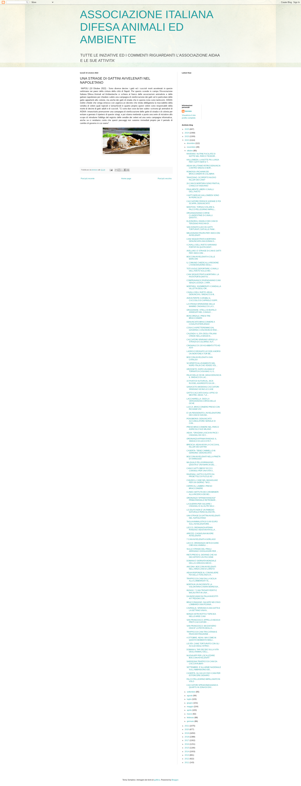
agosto (190, 696)
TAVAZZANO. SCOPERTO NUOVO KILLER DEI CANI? (201, 178)
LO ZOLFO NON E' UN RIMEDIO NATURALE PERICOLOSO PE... (201, 511)
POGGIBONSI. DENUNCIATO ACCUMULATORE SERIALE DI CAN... (201, 421)
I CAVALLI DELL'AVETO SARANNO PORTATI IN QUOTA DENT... (202, 246)
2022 (187, 140)
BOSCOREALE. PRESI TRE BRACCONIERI (198, 317)
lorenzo (188, 111)
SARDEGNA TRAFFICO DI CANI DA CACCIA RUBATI (202, 662)
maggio (190, 706)
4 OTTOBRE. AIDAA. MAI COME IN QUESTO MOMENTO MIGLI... (201, 639)
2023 (187, 136)
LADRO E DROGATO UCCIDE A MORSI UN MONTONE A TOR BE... (203, 352)
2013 (187, 755)
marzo (190, 714)
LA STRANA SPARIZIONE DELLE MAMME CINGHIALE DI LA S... (201, 305)
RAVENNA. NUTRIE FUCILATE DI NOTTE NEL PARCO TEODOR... (201, 155)
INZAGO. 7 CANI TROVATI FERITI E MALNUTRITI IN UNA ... (202, 591)
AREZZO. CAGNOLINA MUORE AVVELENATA (200, 534)
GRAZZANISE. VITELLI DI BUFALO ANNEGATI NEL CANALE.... (201, 311)
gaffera (157, 780)
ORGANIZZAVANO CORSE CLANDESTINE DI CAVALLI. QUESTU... (200, 215)
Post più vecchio (165, 178)
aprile (189, 710)
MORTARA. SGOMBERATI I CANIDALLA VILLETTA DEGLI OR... (204, 287)
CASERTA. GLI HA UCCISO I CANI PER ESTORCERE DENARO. (203, 674)
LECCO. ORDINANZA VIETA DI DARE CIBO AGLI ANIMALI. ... (203, 544)
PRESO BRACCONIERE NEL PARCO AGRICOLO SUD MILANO (203, 428)
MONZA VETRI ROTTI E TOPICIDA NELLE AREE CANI (201, 615)
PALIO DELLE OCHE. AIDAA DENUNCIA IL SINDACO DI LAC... (204, 376)
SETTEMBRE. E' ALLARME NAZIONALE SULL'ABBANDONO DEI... (204, 668)
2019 (187, 733)
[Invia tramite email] (116, 170)
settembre (191, 692)
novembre (191, 147)
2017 (187, 740)
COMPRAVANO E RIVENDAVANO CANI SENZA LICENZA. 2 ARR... (204, 281)
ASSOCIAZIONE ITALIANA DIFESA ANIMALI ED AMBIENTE (146, 27)
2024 (187, 133)
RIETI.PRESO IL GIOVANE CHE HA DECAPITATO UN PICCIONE (202, 556)
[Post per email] (111, 170)
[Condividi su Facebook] (125, 170)
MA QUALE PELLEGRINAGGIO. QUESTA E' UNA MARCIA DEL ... (202, 463)
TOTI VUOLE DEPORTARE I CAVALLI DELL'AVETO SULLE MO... (203, 270)
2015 (187, 748)
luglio (189, 699)
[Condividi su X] (122, 170)
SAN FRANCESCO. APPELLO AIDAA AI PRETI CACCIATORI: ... (203, 621)
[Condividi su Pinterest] (128, 170)
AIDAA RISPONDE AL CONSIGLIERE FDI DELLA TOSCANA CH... (202, 574)
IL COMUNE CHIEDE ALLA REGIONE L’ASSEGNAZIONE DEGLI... (203, 264)
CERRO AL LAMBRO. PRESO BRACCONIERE (199, 487)
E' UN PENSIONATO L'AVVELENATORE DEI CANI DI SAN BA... (204, 414)
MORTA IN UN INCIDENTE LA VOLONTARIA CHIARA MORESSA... (203, 585)
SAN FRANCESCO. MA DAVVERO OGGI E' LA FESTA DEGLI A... (201, 627)
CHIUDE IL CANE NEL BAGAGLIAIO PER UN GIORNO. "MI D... (202, 481)
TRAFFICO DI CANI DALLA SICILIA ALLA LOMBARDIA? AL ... (201, 580)
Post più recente (88, 178)
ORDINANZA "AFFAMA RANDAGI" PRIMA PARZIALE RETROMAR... (202, 499)
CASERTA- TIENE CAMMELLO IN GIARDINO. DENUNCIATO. (201, 452)
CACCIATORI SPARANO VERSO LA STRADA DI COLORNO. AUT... (202, 340)
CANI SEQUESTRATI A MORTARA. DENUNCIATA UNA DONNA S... (201, 240)
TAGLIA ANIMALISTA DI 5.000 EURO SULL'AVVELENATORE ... (202, 523)
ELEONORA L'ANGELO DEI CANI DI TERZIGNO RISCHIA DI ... (202, 222)
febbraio (190, 717)
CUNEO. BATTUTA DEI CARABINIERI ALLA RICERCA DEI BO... (203, 493)
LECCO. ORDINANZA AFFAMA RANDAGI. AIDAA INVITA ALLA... (201, 528)
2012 (187, 759)
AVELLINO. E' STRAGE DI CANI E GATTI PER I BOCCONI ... (204, 252)
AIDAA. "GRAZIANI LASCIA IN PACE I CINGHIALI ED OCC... (202, 434)
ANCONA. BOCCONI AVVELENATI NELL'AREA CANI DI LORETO (201, 568)
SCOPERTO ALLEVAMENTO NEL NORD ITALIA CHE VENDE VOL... (202, 364)
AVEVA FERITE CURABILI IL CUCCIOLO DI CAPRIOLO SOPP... (202, 299)
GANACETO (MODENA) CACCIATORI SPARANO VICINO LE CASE (203, 388)
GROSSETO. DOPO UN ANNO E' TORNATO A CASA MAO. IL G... (201, 370)
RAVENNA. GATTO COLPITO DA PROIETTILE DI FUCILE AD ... (200, 475)
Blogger (175, 780)
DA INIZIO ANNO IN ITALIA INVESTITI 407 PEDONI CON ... (202, 597)
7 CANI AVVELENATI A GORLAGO (201, 539)
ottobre (190, 151)
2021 (187, 726)
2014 (187, 751)
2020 (187, 729)
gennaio (190, 721)
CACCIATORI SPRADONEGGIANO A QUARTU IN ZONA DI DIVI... (202, 686)
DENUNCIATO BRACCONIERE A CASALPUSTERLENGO (201, 323)
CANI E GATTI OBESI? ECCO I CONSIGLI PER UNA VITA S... (200, 469)
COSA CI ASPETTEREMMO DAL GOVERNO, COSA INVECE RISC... (203, 329)
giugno (190, 703)
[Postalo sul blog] (119, 170)
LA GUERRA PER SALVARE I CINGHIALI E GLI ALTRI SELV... (201, 505)
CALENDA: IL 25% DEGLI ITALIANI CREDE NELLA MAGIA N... (202, 335)
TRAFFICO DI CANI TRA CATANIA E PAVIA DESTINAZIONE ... (202, 633)
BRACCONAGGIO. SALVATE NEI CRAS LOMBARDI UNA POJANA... (203, 603)
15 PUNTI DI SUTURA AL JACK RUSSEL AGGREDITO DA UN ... (201, 382)
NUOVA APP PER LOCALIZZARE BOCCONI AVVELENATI (201, 656)
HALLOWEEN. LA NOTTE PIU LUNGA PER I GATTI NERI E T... (203, 161)
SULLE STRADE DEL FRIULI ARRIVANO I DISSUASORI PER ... (202, 550)
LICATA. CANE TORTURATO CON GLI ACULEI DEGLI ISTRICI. (203, 645)
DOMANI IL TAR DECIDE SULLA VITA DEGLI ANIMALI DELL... (203, 650)
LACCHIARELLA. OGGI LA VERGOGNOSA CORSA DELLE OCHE (201, 401)
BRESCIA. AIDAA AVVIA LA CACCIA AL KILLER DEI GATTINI (203, 446)
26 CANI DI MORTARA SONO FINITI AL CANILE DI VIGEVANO (203, 184)
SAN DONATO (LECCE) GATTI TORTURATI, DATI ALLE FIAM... (201, 228)
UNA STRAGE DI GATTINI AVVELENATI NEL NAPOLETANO (203, 517)
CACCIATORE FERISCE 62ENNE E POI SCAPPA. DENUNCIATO (204, 202)
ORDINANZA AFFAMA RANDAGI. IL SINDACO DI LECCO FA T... (202, 440)
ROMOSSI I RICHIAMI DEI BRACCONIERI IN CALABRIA (200, 173)
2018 (187, 737)
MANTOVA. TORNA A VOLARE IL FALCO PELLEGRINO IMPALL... (201, 208)
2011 (187, 762)
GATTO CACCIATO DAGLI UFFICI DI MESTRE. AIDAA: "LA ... (202, 394)
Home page (126, 178)
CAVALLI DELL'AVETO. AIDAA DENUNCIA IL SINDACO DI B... (201, 293)
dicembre (191, 143)
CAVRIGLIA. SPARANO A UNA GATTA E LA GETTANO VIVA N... (203, 609)
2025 (187, 129)
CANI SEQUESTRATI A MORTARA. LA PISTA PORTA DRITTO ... (203, 275)
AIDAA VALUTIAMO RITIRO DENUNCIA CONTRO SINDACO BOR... (203, 167)
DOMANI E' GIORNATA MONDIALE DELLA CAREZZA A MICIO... (201, 562)
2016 (187, 744)
